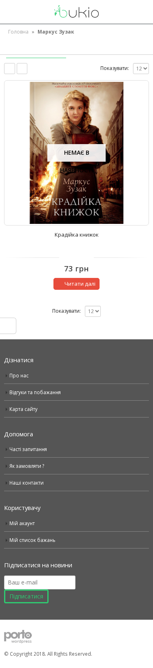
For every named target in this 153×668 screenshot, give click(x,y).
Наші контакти (26, 482)
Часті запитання (28, 449)
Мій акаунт (22, 523)
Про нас (19, 375)
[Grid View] (9, 68)
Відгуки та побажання (35, 392)
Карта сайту (23, 409)
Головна (18, 31)
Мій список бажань (32, 540)
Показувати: (114, 68)
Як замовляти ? (26, 466)
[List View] (22, 68)
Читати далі (79, 283)
